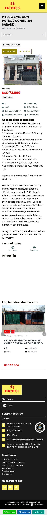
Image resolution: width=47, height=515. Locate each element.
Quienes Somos (9, 459)
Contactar (7, 473)
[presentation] (3, 334)
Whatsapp (10, 512)
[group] (23, 70)
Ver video (26, 51)
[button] (43, 70)
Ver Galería (11, 51)
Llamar (39, 512)
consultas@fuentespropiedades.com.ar (25, 439)
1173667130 (12, 435)
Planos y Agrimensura (12, 465)
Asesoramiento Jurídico (13, 462)
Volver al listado (12, 44)
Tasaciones (7, 468)
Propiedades (8, 471)
